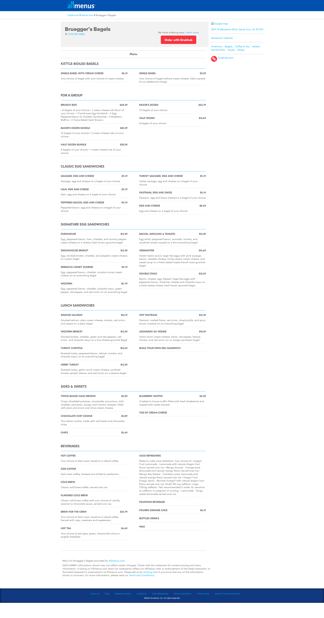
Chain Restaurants (160, 593)
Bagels (228, 46)
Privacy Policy (203, 593)
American (216, 46)
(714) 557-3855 (76, 34)
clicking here (150, 572)
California (73, 15)
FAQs (107, 593)
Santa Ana (87, 15)
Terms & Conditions (182, 593)
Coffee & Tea (242, 46)
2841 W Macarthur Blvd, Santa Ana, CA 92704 (237, 29)
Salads (256, 46)
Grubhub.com (225, 57)
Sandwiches (218, 49)
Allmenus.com (117, 560)
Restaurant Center (123, 593)
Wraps (241, 49)
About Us (95, 593)
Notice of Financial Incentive (227, 593)
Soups (231, 49)
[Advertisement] (238, 87)
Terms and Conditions (141, 575)
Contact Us (141, 593)
